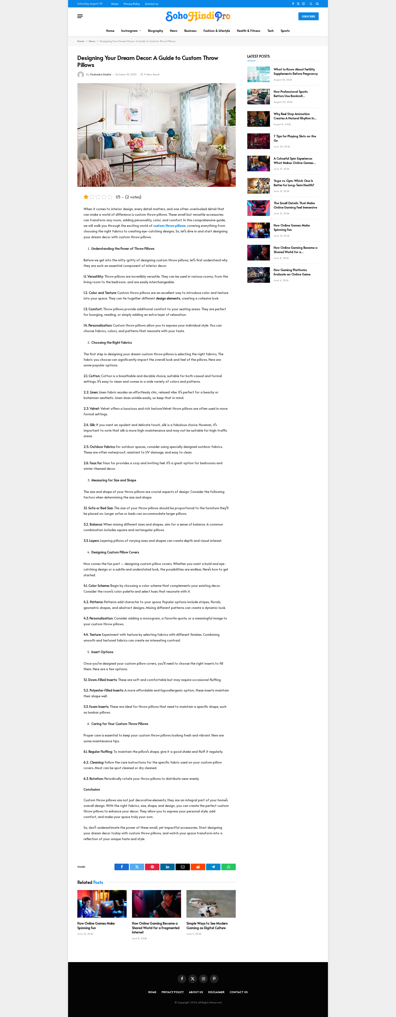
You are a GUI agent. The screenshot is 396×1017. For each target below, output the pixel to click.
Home (114, 4)
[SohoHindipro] (198, 16)
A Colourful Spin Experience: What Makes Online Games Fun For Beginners (293, 160)
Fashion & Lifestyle (217, 30)
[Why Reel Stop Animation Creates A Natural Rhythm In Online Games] (258, 119)
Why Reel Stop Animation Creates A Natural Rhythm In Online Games (294, 115)
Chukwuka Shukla (100, 74)
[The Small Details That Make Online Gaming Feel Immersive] (258, 208)
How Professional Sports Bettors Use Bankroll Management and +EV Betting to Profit (295, 93)
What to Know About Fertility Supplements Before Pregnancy (296, 71)
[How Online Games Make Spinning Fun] (102, 904)
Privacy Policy (132, 4)
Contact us (151, 4)
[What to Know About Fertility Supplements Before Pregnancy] (258, 74)
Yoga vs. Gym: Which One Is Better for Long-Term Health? (294, 182)
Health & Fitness (248, 30)
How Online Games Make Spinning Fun (96, 925)
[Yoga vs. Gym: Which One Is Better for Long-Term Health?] (258, 186)
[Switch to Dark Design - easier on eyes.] (311, 3)
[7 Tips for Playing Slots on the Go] (258, 141)
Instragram (129, 30)
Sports (285, 30)
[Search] (317, 3)
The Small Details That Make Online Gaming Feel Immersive (295, 205)
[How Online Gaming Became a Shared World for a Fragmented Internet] (156, 904)
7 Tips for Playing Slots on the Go (295, 138)
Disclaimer (216, 992)
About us (196, 992)
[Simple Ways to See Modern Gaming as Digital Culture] (211, 904)
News (173, 30)
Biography (155, 30)
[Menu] (80, 16)
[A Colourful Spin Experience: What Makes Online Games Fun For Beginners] (258, 163)
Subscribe (308, 16)
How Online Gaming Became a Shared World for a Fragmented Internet (156, 927)
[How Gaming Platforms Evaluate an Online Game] (258, 275)
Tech (270, 30)
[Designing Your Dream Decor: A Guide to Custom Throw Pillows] (156, 135)
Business (190, 30)
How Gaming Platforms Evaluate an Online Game (292, 272)
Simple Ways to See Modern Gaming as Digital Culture (207, 925)
